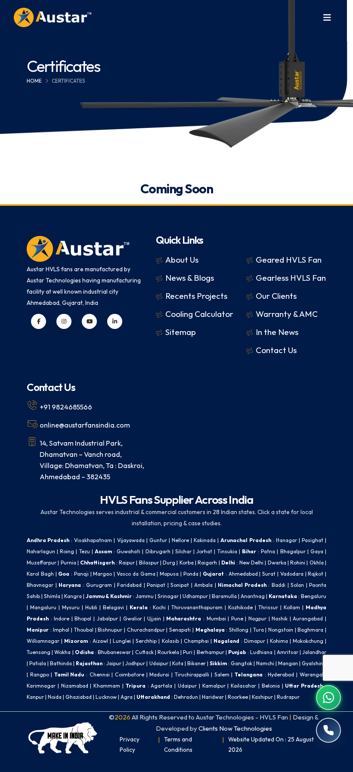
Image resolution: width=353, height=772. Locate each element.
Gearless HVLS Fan (291, 278)
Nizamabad (74, 685)
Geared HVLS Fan (289, 259)
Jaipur (113, 663)
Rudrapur (288, 697)
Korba (187, 562)
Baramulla (224, 596)
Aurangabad (308, 618)
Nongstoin (280, 629)
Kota (177, 663)
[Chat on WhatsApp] (328, 697)
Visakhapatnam (93, 540)
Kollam (292, 607)
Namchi (265, 663)
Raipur (127, 562)
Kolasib (170, 641)
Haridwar (213, 697)
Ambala (203, 585)
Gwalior (132, 618)
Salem (221, 674)
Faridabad (129, 585)
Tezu (84, 551)
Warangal (311, 674)
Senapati (180, 629)
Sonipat (179, 585)
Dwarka (277, 562)
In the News (277, 332)
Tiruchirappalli (192, 674)
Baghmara (310, 629)
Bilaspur (149, 562)
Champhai (196, 641)
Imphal (61, 629)
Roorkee (238, 697)
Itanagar (286, 540)
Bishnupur (110, 629)
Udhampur (195, 596)
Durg (169, 562)
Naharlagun (41, 551)
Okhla (317, 562)
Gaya (316, 551)
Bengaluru (313, 596)
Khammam (106, 685)
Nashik (280, 618)
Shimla (52, 596)
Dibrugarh (158, 551)
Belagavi (113, 607)
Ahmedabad (243, 573)
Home (34, 81)
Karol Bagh (40, 573)
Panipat (156, 585)
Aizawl (100, 641)
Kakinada (205, 540)
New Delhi (251, 562)
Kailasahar (243, 685)
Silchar (183, 551)
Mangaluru (43, 607)
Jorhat (204, 551)
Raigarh (207, 562)
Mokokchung (308, 641)
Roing (67, 551)
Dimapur (254, 641)
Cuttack (144, 652)
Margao (102, 573)
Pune (237, 618)
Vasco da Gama (136, 573)
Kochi (159, 607)
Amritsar (287, 652)
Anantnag (253, 596)
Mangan (288, 663)
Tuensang (38, 652)
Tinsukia (227, 551)
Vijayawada (131, 540)
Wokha (62, 652)
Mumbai (216, 618)
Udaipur (158, 663)
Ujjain (154, 618)
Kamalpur (214, 685)
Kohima (279, 641)
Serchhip (146, 641)
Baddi (278, 585)
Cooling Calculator (199, 314)
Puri (187, 652)
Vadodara (291, 573)
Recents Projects (196, 296)
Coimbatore (129, 674)
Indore (61, 618)
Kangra (73, 596)
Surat (269, 573)
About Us (181, 259)
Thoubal (83, 629)
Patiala (37, 663)
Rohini (297, 562)
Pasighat (312, 540)
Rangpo (39, 674)
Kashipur (262, 697)
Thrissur (268, 607)
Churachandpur (146, 629)
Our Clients (276, 296)
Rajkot (315, 573)
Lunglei (122, 641)
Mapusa (169, 573)
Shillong (238, 629)
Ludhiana (261, 652)
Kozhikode (240, 607)
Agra (127, 697)
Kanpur (35, 697)
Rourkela (168, 652)
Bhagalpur (293, 551)
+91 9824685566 (66, 407)
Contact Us (276, 350)
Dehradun (186, 697)
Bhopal (82, 618)
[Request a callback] (328, 730)
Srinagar (168, 596)
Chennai (100, 674)
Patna (268, 551)
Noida (55, 697)
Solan (297, 585)
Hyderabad (281, 674)
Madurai (159, 674)
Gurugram (99, 585)
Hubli (91, 607)
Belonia (271, 685)
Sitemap (180, 332)
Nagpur (257, 618)
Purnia (68, 562)
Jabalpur (107, 618)
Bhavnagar (40, 585)
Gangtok (241, 663)
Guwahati (128, 551)
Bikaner (196, 663)
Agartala (161, 685)
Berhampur (210, 652)
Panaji (81, 573)
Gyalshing (314, 663)
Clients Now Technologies (235, 728)
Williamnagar (43, 641)
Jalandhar (314, 652)
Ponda (190, 573)
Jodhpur (135, 663)
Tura (258, 629)
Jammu (145, 596)
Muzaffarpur (41, 562)
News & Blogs (189, 278)
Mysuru (71, 607)
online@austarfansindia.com (85, 425)
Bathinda (61, 663)
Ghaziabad (78, 697)
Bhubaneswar (114, 652)
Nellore (180, 540)
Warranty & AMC (287, 314)
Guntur (158, 540)
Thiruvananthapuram (197, 607)
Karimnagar (41, 685)
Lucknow (106, 697)
